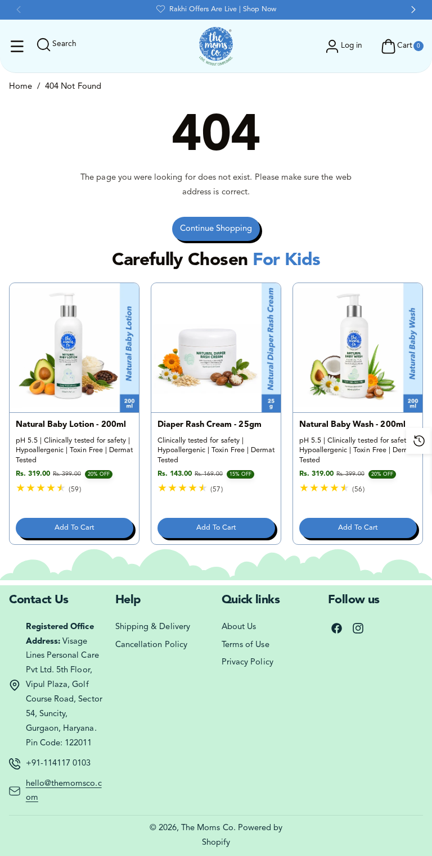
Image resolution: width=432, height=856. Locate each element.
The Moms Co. (208, 828)
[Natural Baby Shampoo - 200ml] (74, 347)
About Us (239, 627)
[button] (17, 47)
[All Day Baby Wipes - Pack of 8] (357, 347)
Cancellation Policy (151, 645)
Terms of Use (245, 645)
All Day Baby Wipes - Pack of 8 (355, 430)
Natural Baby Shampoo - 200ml (62, 430)
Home (20, 87)
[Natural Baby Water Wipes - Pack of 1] (216, 347)
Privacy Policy (247, 662)
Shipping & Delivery (152, 627)
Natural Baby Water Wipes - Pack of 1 (212, 430)
